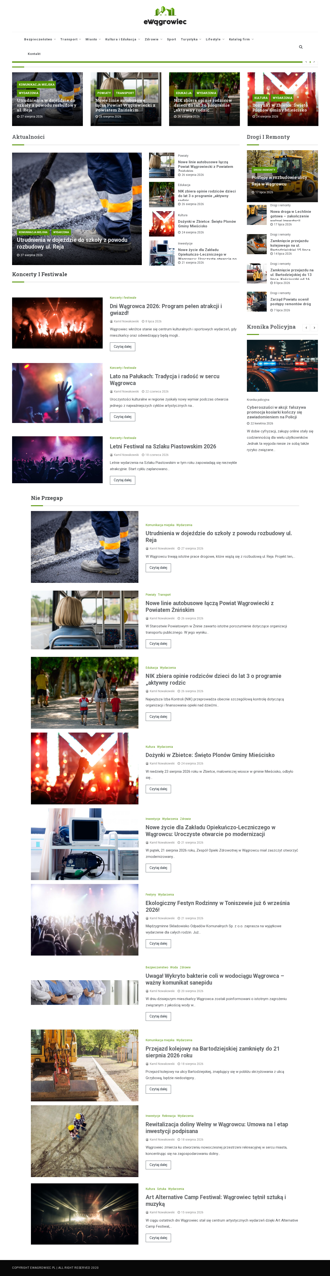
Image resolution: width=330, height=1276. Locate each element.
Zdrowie (152, 39)
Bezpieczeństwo (38, 39)
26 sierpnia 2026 (193, 175)
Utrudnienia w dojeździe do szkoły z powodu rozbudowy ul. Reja (47, 105)
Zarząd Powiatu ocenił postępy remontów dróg (290, 301)
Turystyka (189, 39)
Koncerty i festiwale (123, 297)
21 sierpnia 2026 (193, 262)
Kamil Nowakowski (126, 321)
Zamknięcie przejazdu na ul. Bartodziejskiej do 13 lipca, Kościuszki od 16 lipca (292, 277)
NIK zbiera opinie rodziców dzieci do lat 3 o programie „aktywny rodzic (203, 105)
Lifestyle (213, 39)
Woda (174, 967)
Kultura (261, 98)
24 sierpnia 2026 (193, 232)
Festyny (151, 894)
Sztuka (161, 1189)
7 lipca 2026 (282, 310)
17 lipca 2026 (283, 224)
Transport (68, 39)
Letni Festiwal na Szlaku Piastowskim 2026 (163, 446)
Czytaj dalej (122, 347)
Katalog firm (239, 39)
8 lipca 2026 (282, 283)
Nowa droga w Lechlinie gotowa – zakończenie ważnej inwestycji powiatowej (290, 218)
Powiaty (104, 93)
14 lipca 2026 (283, 253)
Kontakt (34, 54)
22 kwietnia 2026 (262, 423)
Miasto (91, 39)
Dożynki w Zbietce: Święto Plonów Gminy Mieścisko (280, 107)
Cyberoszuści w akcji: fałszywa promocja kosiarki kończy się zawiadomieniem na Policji (276, 412)
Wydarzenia (28, 93)
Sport (171, 39)
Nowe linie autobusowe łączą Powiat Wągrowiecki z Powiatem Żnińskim (125, 105)
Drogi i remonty (264, 170)
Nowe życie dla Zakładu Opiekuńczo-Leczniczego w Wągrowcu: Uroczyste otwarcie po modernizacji (207, 257)
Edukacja (184, 93)
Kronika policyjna (258, 399)
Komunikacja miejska (37, 84)
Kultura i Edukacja (120, 39)
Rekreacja (169, 1116)
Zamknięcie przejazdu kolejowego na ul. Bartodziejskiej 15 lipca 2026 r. (290, 248)
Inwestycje (185, 243)
